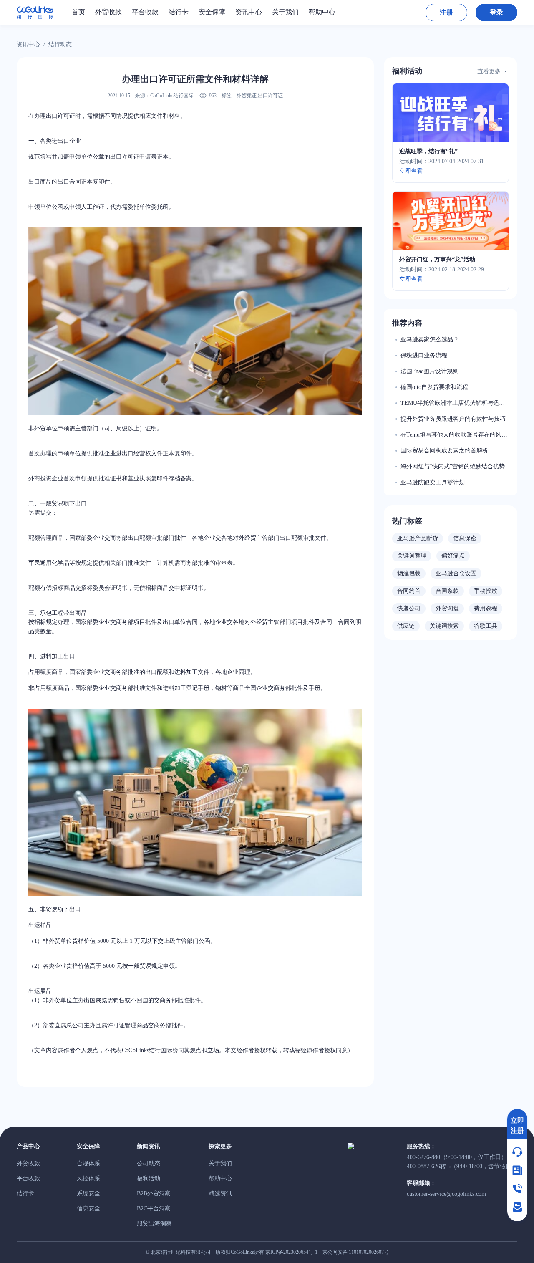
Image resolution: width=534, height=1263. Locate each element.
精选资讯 (220, 1193)
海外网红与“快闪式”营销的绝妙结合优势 (452, 466)
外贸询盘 (447, 608)
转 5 (462, 1166)
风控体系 (88, 1178)
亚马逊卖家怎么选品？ (429, 339)
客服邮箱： (421, 1183)
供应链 (406, 626)
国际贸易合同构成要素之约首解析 (444, 450)
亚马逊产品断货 (417, 538)
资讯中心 (28, 44)
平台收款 (28, 1178)
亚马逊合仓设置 (456, 573)
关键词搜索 (444, 626)
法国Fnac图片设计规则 (429, 371)
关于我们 (220, 1163)
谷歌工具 (485, 626)
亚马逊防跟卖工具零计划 (432, 482)
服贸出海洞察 (154, 1223)
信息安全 (88, 1208)
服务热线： (421, 1146)
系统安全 (88, 1193)
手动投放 (485, 591)
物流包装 (409, 573)
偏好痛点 (453, 556)
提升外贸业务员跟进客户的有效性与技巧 (453, 419)
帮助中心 (220, 1178)
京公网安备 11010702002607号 (355, 1252)
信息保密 (464, 538)
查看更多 (489, 71)
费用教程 (485, 608)
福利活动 (407, 71)
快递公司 (409, 608)
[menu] (237, 12)
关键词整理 (411, 556)
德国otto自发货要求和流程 (434, 387)
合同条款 (447, 591)
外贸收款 (28, 1163)
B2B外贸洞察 (154, 1193)
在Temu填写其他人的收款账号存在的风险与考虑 (453, 436)
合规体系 (88, 1163)
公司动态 (148, 1163)
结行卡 (25, 1193)
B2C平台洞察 (154, 1208)
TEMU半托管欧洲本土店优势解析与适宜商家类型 (452, 404)
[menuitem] (78, 12)
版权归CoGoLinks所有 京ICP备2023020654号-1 (266, 1252)
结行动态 (60, 44)
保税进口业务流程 (423, 355)
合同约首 (409, 591)
